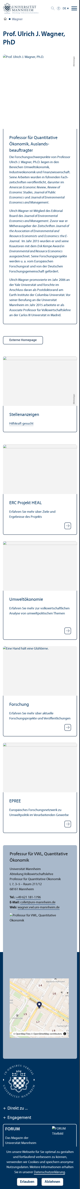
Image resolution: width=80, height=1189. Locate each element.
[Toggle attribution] (65, 1033)
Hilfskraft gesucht (21, 423)
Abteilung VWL (5, 19)
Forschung (19, 704)
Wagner (17, 19)
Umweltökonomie (26, 599)
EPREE (15, 801)
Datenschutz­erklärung (49, 1172)
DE (64, 8)
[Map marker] (39, 1005)
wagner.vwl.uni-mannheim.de (39, 907)
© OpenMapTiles (22, 1033)
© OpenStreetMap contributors (46, 1033)
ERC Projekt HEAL (25, 503)
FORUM (12, 1129)
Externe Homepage (23, 340)
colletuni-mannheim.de (37, 902)
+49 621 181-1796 (28, 897)
